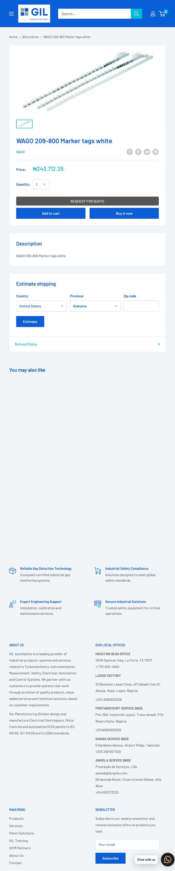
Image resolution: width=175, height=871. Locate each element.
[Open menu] (11, 14)
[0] (162, 13)
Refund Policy (26, 344)
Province (76, 296)
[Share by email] (155, 151)
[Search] (136, 14)
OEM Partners (20, 848)
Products (16, 818)
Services (16, 825)
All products (30, 37)
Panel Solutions (21, 833)
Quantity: (23, 184)
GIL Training (18, 840)
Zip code (130, 296)
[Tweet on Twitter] (147, 151)
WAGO (20, 152)
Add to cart (51, 213)
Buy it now (124, 213)
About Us (16, 855)
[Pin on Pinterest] (138, 151)
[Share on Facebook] (129, 151)
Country (22, 296)
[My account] (153, 13)
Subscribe (110, 858)
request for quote (87, 201)
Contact (15, 862)
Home (13, 37)
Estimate (30, 321)
